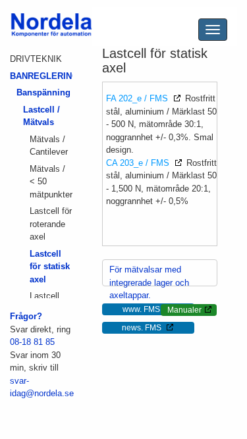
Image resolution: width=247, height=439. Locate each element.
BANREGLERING (41, 76)
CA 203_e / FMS (139, 163)
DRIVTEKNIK (36, 59)
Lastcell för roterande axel (51, 224)
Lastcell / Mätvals (41, 116)
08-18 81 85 (32, 342)
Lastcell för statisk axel (50, 266)
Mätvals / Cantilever (49, 145)
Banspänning (43, 92)
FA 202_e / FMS (138, 98)
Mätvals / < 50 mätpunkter (51, 181)
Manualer (184, 310)
